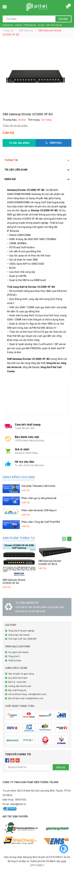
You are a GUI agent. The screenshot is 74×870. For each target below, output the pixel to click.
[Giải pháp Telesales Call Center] (11, 488)
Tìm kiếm (63, 19)
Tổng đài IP (14, 656)
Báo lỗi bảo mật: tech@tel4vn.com (25, 698)
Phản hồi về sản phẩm (15, 125)
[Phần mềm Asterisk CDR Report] (11, 512)
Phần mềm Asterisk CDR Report (39, 510)
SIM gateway (30, 25)
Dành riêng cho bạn (19, 477)
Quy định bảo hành (17, 678)
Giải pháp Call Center (19, 635)
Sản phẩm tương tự (19, 538)
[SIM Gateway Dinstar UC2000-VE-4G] (19, 560)
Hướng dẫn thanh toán (19, 686)
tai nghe (41, 25)
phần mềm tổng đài (54, 25)
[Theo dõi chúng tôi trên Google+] (17, 760)
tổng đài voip (8, 25)
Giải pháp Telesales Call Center (38, 486)
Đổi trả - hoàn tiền (17, 682)
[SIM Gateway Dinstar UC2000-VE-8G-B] (55, 551)
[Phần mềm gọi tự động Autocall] (11, 501)
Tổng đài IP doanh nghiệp (21, 630)
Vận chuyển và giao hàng (21, 673)
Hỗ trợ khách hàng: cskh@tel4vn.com (27, 694)
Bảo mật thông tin (17, 690)
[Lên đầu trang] (63, 838)
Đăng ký (60, 767)
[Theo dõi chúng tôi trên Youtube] (12, 760)
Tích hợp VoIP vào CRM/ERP (22, 639)
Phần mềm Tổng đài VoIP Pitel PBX (41, 522)
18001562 (20, 799)
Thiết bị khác (14, 660)
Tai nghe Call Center (18, 652)
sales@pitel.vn (18, 804)
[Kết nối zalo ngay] (63, 848)
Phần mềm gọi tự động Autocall (39, 498)
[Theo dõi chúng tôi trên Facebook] (7, 760)
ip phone (18, 25)
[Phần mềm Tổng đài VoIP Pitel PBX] (11, 524)
